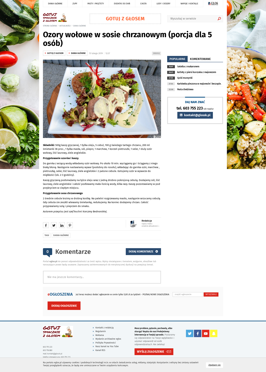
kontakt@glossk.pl (196, 115)
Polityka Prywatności (105, 342)
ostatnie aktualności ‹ (150, 226)
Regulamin (100, 331)
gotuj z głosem (54, 53)
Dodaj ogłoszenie (64, 305)
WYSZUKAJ (211, 294)
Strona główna (50, 26)
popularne (177, 59)
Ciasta (143, 3)
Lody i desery (163, 3)
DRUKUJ (157, 53)
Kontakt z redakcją (104, 327)
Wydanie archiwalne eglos (108, 339)
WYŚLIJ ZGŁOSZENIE (150, 351)
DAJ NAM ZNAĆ (195, 102)
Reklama (99, 335)
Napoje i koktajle (189, 3)
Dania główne (55, 3)
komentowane (200, 59)
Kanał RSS (100, 350)
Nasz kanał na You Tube (107, 346)
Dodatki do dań (122, 3)
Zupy (75, 3)
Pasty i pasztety (95, 3)
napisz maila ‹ (147, 224)
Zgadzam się (215, 365)
